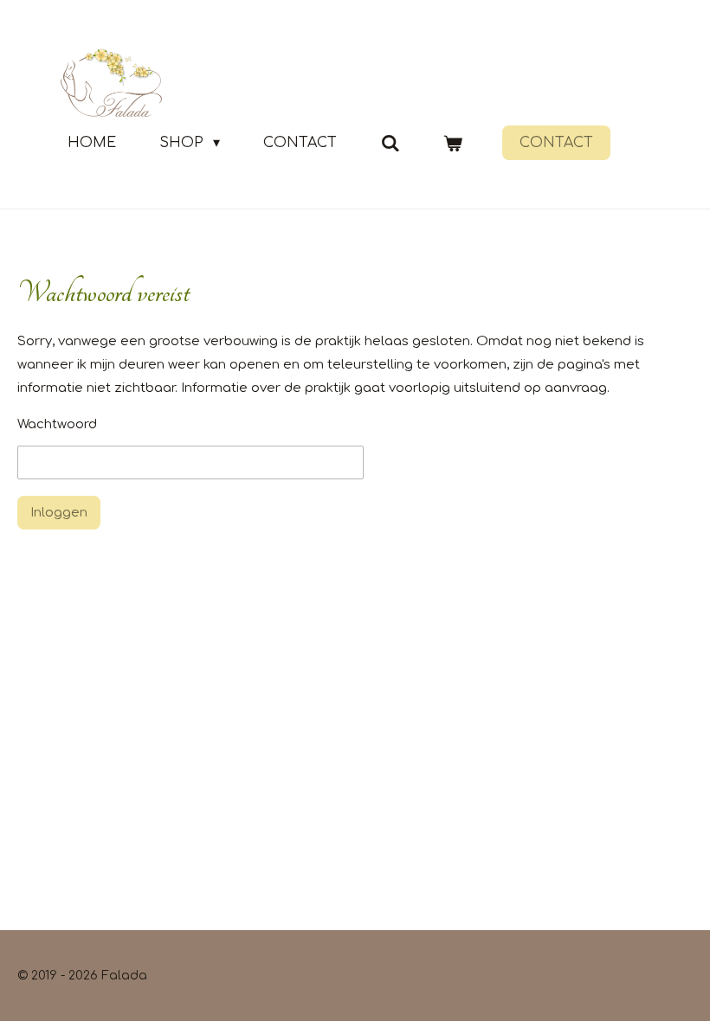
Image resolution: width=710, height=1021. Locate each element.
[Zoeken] (389, 143)
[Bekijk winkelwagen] (453, 143)
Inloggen (58, 512)
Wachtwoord (57, 424)
